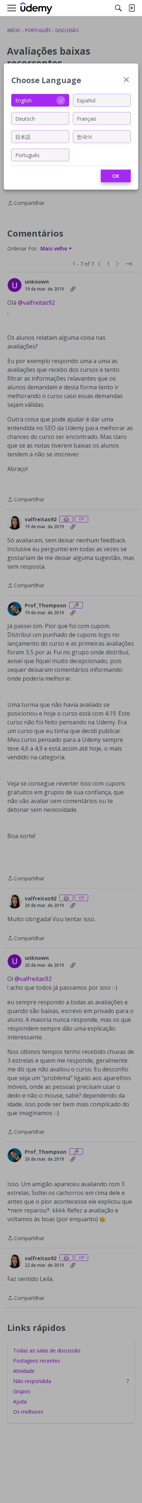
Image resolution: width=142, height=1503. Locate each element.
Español (86, 100)
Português (27, 154)
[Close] (126, 80)
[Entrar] (131, 8)
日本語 (23, 136)
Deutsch (25, 118)
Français (86, 118)
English (23, 100)
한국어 (84, 136)
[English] (36, 8)
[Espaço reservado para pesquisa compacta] (118, 8)
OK (115, 175)
